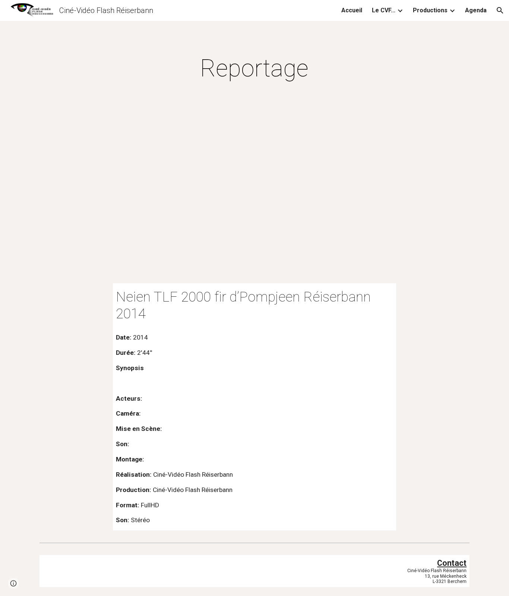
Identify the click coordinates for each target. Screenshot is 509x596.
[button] (500, 10)
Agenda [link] (476, 10)
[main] (254, 68)
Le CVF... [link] (383, 10)
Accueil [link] (351, 10)
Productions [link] (430, 10)
